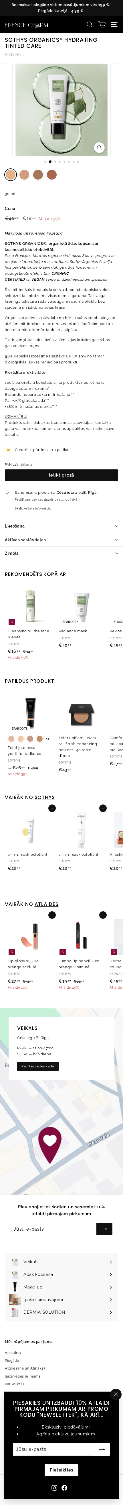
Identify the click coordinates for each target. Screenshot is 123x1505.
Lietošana (15, 526)
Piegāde (12, 1361)
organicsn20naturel (24, 174)
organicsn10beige (10, 174)
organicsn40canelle (51, 174)
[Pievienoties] (102, 1449)
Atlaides (47, 904)
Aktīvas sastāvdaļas (25, 540)
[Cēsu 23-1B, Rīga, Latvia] (61, 1101)
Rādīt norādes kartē (37, 1066)
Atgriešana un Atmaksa (25, 1368)
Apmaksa (13, 1353)
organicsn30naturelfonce (38, 174)
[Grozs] (102, 24)
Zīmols (12, 553)
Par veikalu (14, 1384)
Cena (10, 208)
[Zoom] (99, 147)
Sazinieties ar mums (22, 1376)
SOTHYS (13, 55)
